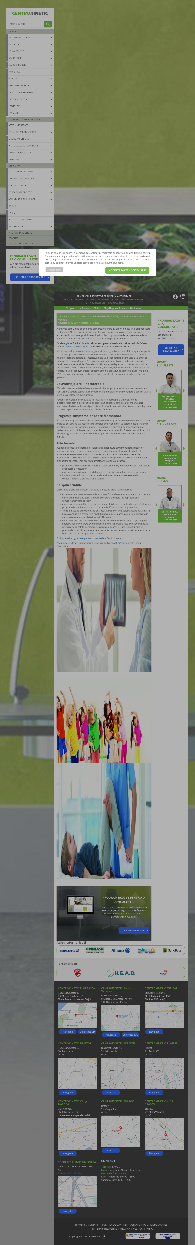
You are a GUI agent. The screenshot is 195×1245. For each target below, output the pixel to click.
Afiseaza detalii (54, 269)
